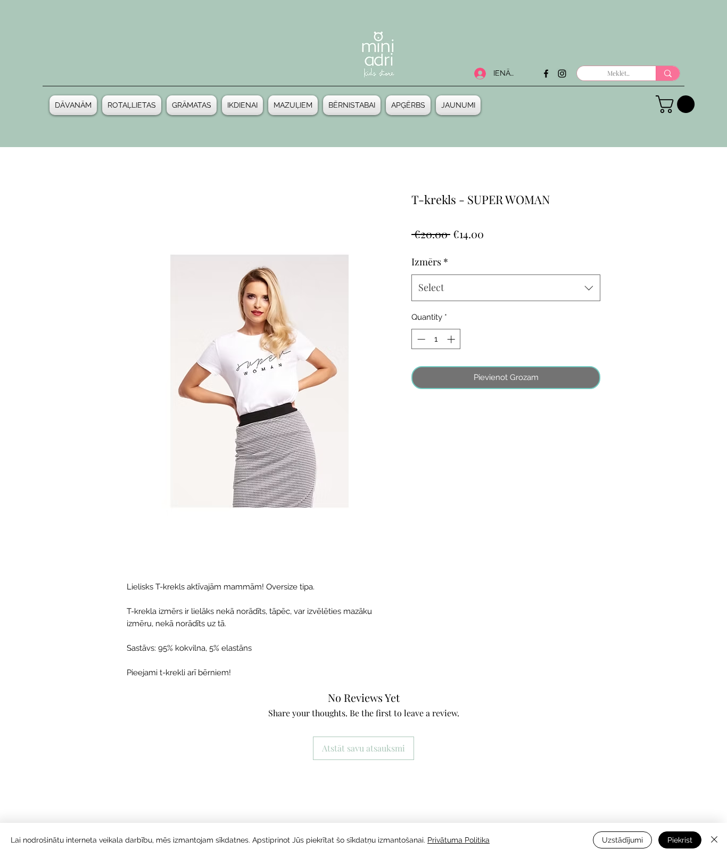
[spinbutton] (436, 339)
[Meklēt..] (668, 73)
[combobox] (505, 287)
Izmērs (429, 261)
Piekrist (679, 840)
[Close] (714, 839)
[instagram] (562, 73)
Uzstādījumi (622, 840)
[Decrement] (420, 339)
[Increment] (452, 339)
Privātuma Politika (458, 840)
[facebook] (546, 73)
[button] (74, 105)
